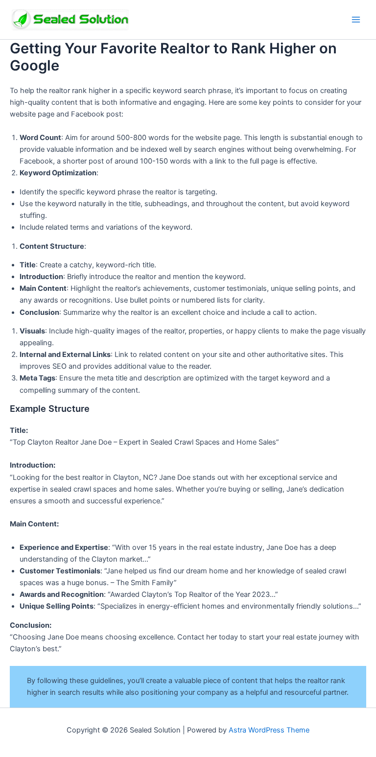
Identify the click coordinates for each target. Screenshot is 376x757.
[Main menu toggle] (356, 19)
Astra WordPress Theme (269, 730)
